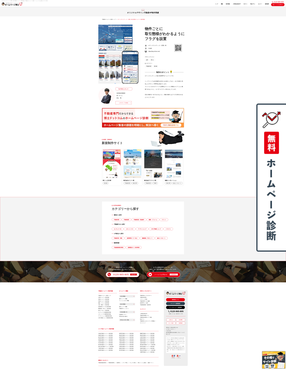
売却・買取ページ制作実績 (103, 304)
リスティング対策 (143, 299)
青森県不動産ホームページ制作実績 (105, 335)
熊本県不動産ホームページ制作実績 (147, 346)
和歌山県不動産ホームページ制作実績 (147, 350)
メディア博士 (125, 362)
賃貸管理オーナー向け (132, 238)
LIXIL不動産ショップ (156, 229)
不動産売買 (148, 66)
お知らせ (171, 319)
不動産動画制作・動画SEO (145, 304)
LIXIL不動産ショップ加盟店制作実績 (105, 317)
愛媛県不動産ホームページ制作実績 (147, 333)
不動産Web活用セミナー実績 (146, 317)
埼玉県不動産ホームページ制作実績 (105, 342)
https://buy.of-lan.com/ (154, 51)
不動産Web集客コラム (144, 315)
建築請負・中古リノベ (147, 238)
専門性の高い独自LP (123, 316)
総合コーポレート (161, 238)
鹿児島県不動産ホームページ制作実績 (147, 344)
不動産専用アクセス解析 (145, 301)
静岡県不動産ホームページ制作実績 (126, 333)
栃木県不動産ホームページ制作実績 (105, 337)
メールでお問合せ (279, 4)
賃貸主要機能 (122, 304)
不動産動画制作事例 (118, 247)
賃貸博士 (118, 362)
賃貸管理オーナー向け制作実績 (104, 306)
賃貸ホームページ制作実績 (103, 299)
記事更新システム (122, 314)
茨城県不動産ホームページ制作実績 (105, 340)
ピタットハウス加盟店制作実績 (104, 314)
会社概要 (180, 319)
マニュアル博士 (133, 362)
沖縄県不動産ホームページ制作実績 (147, 352)
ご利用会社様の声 (236, 3)
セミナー (260, 3)
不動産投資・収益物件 (139, 219)
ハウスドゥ (168, 229)
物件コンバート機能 (123, 298)
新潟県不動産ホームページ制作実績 (105, 350)
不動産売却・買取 (118, 238)
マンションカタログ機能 (124, 300)
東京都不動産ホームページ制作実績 (105, 344)
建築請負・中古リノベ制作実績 (104, 308)
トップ (216, 3)
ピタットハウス (129, 229)
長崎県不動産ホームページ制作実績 (147, 340)
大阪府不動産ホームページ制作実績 (126, 342)
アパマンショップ (142, 229)
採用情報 (180, 323)
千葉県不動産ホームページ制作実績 (105, 348)
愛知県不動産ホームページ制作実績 (126, 335)
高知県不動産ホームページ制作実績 (147, 335)
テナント (164, 219)
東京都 (155, 66)
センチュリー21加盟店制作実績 (104, 312)
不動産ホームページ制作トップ (104, 295)
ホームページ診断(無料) (175, 303)
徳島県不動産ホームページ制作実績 (126, 348)
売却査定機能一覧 (123, 312)
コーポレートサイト (170, 329)
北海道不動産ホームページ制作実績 (105, 333)
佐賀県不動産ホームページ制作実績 (147, 342)
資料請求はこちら (175, 299)
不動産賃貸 (126, 219)
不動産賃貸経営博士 (102, 362)
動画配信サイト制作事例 (133, 247)
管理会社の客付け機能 (124, 319)
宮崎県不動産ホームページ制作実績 (147, 348)
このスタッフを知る (123, 102)
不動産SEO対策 (143, 297)
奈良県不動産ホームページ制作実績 (126, 344)
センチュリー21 (117, 229)
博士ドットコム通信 (142, 362)
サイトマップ (142, 322)
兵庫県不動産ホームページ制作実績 (126, 346)
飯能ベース (150, 362)
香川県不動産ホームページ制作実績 (126, 350)
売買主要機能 (122, 296)
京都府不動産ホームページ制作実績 (126, 340)
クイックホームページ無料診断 (175, 307)
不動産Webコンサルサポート (146, 295)
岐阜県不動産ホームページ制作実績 (126, 337)
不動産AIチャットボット (124, 308)
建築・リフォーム (153, 219)
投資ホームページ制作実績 (103, 301)
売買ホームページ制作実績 (103, 297)
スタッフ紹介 (171, 323)
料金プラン (252, 3)
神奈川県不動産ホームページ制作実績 (106, 346)
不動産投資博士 (111, 362)
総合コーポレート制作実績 (103, 310)
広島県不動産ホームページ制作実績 (147, 337)
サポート (245, 3)
